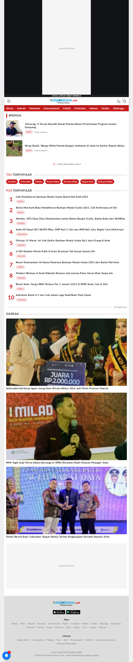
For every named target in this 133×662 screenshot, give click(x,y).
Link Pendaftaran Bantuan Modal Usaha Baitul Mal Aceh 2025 (52, 197)
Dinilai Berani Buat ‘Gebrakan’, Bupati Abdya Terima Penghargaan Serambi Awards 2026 (57, 537)
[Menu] (8, 101)
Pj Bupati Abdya (105, 181)
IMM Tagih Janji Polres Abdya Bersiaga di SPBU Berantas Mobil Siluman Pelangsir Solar (57, 463)
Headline (12, 181)
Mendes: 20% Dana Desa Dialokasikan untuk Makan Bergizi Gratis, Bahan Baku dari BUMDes (70, 219)
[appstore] (59, 613)
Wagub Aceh (88, 181)
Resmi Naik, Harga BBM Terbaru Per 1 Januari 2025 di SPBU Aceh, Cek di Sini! (62, 284)
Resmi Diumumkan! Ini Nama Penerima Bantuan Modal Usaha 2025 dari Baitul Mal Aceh (67, 262)
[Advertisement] (66, 48)
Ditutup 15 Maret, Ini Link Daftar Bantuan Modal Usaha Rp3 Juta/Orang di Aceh (63, 240)
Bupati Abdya (53, 181)
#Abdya (38, 181)
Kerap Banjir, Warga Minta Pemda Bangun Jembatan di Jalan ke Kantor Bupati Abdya (75, 146)
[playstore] (73, 613)
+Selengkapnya (120, 307)
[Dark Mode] (118, 101)
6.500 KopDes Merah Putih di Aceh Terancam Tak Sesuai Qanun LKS (55, 251)
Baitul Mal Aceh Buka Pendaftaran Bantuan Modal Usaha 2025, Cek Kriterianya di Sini (66, 208)
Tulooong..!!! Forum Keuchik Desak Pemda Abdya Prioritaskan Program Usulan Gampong (70, 126)
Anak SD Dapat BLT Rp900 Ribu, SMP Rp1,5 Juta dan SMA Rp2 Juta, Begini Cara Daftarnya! (70, 229)
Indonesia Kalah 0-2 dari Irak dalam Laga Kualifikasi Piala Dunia (53, 295)
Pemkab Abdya (70, 181)
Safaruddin (26, 181)
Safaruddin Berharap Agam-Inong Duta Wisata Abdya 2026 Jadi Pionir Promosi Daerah (57, 388)
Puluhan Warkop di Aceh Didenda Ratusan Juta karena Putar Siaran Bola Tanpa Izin (64, 273)
